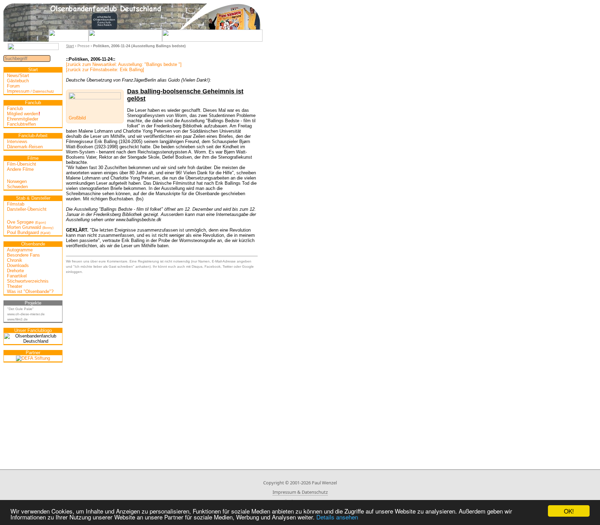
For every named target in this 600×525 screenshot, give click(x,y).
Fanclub (15, 108)
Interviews (17, 141)
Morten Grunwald (30, 227)
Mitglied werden (23, 113)
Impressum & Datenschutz (300, 492)
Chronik (14, 260)
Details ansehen (337, 516)
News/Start (18, 75)
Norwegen (17, 181)
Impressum (30, 91)
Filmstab (15, 204)
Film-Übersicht (21, 164)
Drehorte (15, 270)
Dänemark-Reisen (25, 146)
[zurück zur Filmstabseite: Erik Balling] (105, 69)
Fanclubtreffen (21, 124)
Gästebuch (18, 80)
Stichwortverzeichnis (28, 281)
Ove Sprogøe (26, 222)
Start (70, 46)
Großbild (77, 117)
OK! (569, 511)
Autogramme (20, 249)
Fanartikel (17, 275)
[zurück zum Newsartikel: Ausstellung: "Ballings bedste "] (124, 64)
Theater (14, 286)
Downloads (18, 265)
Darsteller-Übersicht (27, 209)
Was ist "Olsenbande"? (30, 291)
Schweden (17, 186)
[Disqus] (162, 361)
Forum (13, 86)
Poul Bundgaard (28, 232)
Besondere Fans (23, 255)
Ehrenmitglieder (22, 119)
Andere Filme (20, 169)
